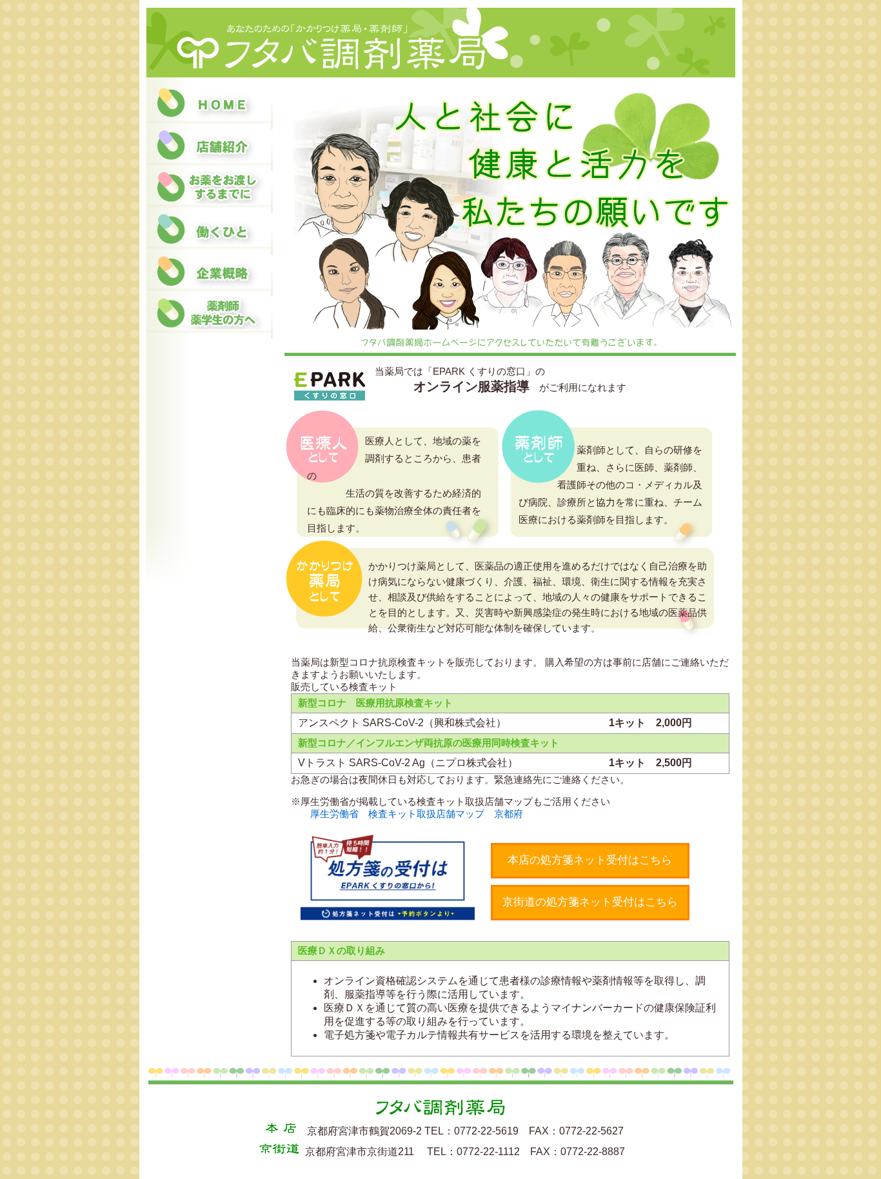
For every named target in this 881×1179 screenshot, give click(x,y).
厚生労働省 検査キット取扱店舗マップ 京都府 (416, 813)
